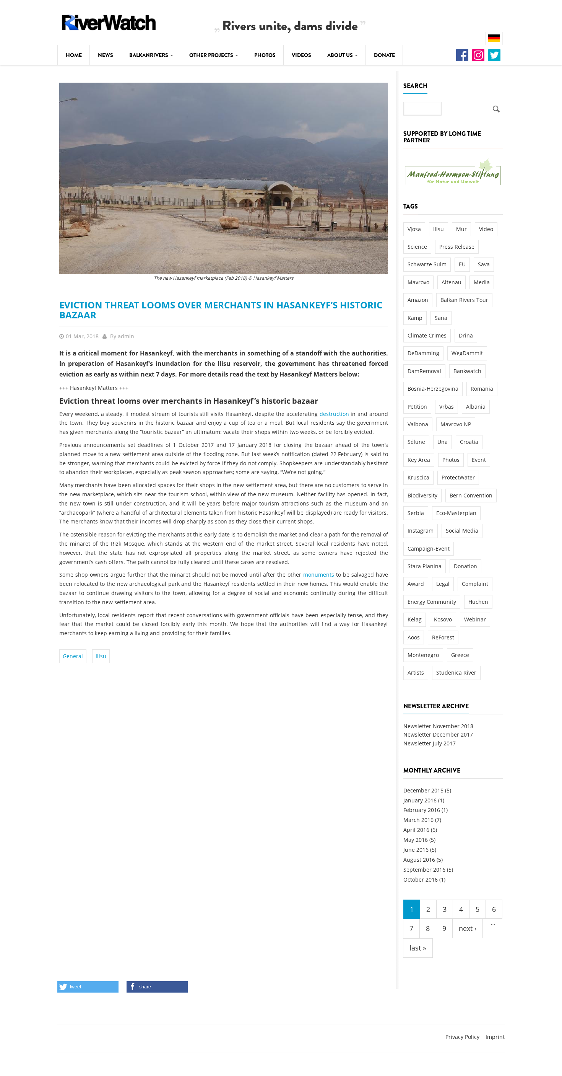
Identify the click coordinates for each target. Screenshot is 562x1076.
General (73, 656)
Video (486, 229)
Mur (461, 229)
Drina (466, 335)
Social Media (462, 530)
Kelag (415, 619)
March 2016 (418, 819)
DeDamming (423, 353)
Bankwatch (467, 371)
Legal (443, 583)
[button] (88, 987)
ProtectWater (458, 477)
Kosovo (443, 619)
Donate (384, 55)
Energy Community (432, 601)
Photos (265, 55)
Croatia (469, 441)
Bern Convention (471, 495)
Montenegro (423, 655)
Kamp (415, 317)
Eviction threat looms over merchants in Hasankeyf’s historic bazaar (220, 309)
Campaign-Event (429, 548)
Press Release (456, 246)
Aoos (414, 637)
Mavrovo (418, 282)
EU (462, 264)
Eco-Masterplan (456, 513)
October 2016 (420, 879)
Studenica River (456, 672)
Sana (441, 317)
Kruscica (418, 477)
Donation (465, 566)
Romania (482, 388)
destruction (334, 413)
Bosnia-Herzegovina (433, 388)
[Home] (109, 21)
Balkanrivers (149, 55)
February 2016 (421, 810)
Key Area (419, 459)
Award (416, 583)
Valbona (418, 424)
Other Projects (211, 55)
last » (417, 947)
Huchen (478, 601)
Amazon (418, 299)
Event (479, 459)
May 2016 (415, 839)
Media (482, 282)
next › (467, 928)
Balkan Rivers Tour (464, 299)
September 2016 (424, 869)
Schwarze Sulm (427, 264)
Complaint (475, 583)
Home (74, 55)
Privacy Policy (462, 1036)
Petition (417, 406)
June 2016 (416, 849)
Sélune (416, 441)
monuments (318, 574)
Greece (460, 655)
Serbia (416, 513)
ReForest (443, 637)
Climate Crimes (427, 335)
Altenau (451, 282)
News (105, 55)
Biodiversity (422, 495)
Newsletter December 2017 (438, 734)
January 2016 (420, 800)
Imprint (495, 1036)
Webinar (475, 619)
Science (417, 246)
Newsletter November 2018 (438, 726)
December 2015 (423, 790)
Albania (476, 406)
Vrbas (446, 406)
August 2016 (419, 859)
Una (442, 441)
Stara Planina (425, 566)
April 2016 (416, 829)
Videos (301, 55)
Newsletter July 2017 (429, 743)
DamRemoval (424, 371)
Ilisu (101, 656)
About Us (340, 55)
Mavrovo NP (455, 424)
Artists (416, 672)
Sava (484, 264)
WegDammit (467, 353)
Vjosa (414, 229)
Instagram (421, 530)
